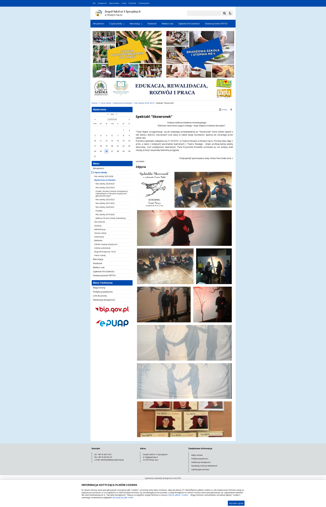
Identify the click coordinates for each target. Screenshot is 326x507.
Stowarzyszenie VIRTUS (216, 23)
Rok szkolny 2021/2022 (105, 203)
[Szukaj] (224, 13)
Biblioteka (98, 240)
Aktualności (98, 23)
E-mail (124, 3)
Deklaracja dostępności (104, 299)
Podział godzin (144, 3)
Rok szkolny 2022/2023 (105, 199)
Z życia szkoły (115, 23)
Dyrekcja (97, 225)
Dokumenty (99, 237)
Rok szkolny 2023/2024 (105, 187)
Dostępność (102, 3)
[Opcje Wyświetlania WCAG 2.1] (230, 13)
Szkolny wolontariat (102, 248)
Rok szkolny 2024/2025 (105, 183)
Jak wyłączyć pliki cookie (123, 497)
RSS (94, 3)
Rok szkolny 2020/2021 (105, 207)
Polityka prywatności (103, 291)
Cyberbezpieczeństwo (200, 469)
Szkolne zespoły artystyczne (105, 244)
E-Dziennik (132, 3)
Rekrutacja (135, 23)
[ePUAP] (112, 328)
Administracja (99, 229)
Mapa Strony (99, 287)
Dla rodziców (99, 222)
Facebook (152, 23)
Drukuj (224, 110)
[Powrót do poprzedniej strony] (231, 109)
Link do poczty (100, 295)
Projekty (99, 211)
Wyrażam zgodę (236, 503)
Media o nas (167, 23)
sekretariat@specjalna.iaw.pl (112, 460)
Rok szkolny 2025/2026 (103, 176)
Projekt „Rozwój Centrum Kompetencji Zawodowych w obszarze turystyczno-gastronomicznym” (112, 193)
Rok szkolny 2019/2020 (105, 214)
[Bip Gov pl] (112, 315)
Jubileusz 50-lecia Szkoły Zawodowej (111, 218)
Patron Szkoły (100, 255)
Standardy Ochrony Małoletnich (204, 466)
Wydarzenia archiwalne (105, 180)
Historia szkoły (100, 233)
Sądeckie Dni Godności (189, 23)
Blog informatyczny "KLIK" (105, 251)
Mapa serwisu (114, 3)
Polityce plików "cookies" (178, 495)
